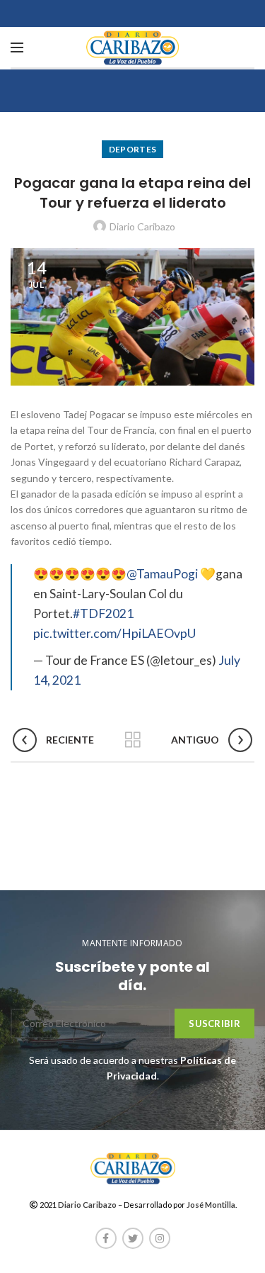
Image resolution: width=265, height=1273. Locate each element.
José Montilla (211, 1204)
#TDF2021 (103, 613)
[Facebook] (106, 1238)
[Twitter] (132, 1238)
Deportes (132, 149)
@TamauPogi (162, 573)
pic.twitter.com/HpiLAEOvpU (114, 633)
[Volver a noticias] (132, 740)
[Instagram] (159, 1238)
